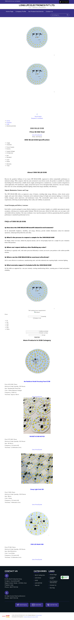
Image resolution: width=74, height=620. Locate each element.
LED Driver (38, 578)
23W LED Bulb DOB (37, 544)
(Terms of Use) (39, 615)
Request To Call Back (37, 118)
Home (8, 120)
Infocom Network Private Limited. (31, 616)
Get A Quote (65, 2)
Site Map (52, 588)
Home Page (9, 11)
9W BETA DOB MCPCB (37, 436)
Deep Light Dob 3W (37, 489)
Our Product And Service (36, 11)
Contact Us (49, 11)
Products (8, 122)
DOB (7, 124)
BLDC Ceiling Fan (40, 575)
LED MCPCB (38, 583)
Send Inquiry (38, 116)
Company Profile (21, 11)
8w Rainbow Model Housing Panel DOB (37, 381)
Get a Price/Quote (37, 135)
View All (37, 585)
